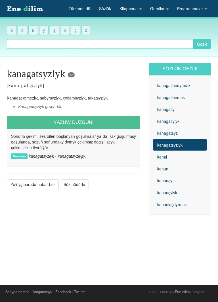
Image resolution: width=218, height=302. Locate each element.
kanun (162, 169)
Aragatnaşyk (42, 291)
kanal (162, 157)
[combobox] (100, 44)
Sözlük (105, 8)
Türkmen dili (80, 8)
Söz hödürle (74, 184)
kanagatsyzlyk (170, 145)
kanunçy (164, 180)
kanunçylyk (167, 192)
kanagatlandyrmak (173, 85)
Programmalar (190, 8)
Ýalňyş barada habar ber (33, 184)
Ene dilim (182, 291)
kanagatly (166, 109)
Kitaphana (129, 8)
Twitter (79, 291)
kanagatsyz (167, 133)
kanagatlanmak (171, 97)
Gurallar (158, 8)
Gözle (202, 44)
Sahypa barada (17, 291)
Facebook (63, 291)
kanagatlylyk (168, 121)
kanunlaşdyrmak (172, 204)
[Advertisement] (73, 233)
